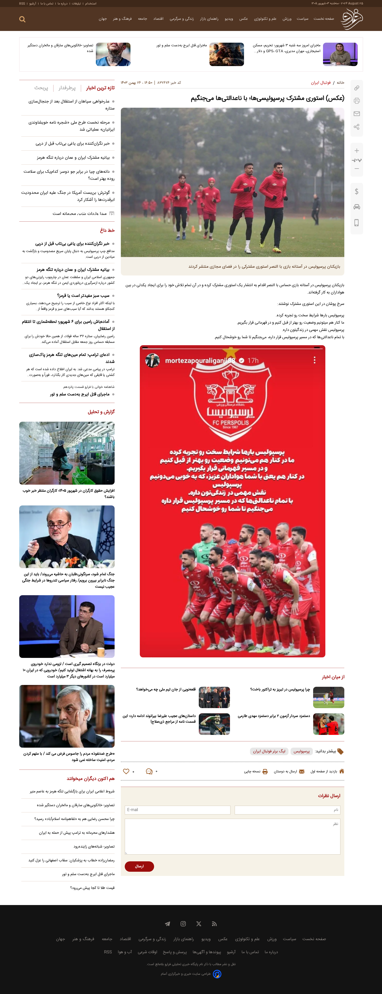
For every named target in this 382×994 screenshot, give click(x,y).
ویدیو (229, 19)
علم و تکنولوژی (266, 19)
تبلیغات (76, 4)
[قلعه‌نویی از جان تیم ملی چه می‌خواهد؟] (214, 697)
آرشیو (32, 4)
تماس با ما (47, 4)
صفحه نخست (324, 19)
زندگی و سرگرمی (182, 19)
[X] (199, 924)
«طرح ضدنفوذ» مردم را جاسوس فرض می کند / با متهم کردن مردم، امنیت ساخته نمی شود (69, 757)
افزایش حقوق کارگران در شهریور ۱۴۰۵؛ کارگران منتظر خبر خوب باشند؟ (69, 494)
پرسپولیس (302, 751)
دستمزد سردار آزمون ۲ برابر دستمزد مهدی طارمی (274, 716)
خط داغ (107, 231)
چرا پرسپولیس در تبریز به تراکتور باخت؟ (280, 689)
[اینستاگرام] (183, 924)
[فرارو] (351, 19)
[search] (22, 19)
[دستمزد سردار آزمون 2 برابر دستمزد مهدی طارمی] (328, 724)
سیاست (302, 19)
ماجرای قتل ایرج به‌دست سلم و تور (181, 45)
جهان (103, 19)
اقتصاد (158, 19)
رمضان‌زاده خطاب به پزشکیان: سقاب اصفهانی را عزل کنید (71, 860)
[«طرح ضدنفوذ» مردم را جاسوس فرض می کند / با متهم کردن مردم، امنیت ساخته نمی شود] (67, 716)
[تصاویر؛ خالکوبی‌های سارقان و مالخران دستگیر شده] (113, 54)
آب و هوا (125, 952)
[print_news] (356, 100)
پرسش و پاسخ (175, 952)
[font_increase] (356, 151)
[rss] (214, 924)
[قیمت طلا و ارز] (356, 192)
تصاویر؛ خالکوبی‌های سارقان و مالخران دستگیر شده (60, 48)
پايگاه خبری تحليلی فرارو (181, 964)
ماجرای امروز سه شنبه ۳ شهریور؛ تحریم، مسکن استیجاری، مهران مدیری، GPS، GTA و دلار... (286, 48)
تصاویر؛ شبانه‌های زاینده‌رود (94, 847)
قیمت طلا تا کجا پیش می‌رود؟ (92, 888)
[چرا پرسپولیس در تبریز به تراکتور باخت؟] (328, 697)
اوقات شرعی (147, 952)
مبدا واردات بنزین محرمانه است (80, 213)
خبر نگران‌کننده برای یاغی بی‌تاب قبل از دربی (73, 143)
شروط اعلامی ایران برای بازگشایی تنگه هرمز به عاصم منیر (72, 791)
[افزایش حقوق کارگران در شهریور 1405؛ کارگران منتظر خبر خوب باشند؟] (67, 453)
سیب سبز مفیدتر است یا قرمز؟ (83, 295)
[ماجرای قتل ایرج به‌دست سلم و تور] (226, 54)
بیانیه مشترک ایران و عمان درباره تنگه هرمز (73, 157)
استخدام (90, 4)
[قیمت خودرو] (356, 208)
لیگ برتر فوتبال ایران (269, 751)
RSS (22, 4)
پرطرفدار (67, 88)
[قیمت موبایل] (356, 224)
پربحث (41, 88)
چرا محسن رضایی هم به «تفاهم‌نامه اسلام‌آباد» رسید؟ (74, 819)
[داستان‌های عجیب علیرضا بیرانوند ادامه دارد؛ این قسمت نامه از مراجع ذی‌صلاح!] (214, 724)
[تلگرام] (167, 924)
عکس (244, 19)
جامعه (143, 19)
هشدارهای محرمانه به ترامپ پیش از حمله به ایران (77, 833)
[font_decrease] (356, 168)
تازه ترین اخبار (100, 88)
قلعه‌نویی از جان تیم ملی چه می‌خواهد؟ (166, 689)
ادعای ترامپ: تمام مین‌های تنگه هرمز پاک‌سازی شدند (72, 358)
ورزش (287, 19)
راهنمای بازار (210, 19)
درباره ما (63, 4)
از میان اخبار (333, 677)
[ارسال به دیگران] (357, 114)
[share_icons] (356, 126)
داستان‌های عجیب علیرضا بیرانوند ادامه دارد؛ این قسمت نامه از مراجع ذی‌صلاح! (159, 719)
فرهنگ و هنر (123, 19)
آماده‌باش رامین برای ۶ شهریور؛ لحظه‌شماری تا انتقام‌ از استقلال (68, 325)
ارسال (139, 866)
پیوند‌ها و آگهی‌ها (207, 952)
